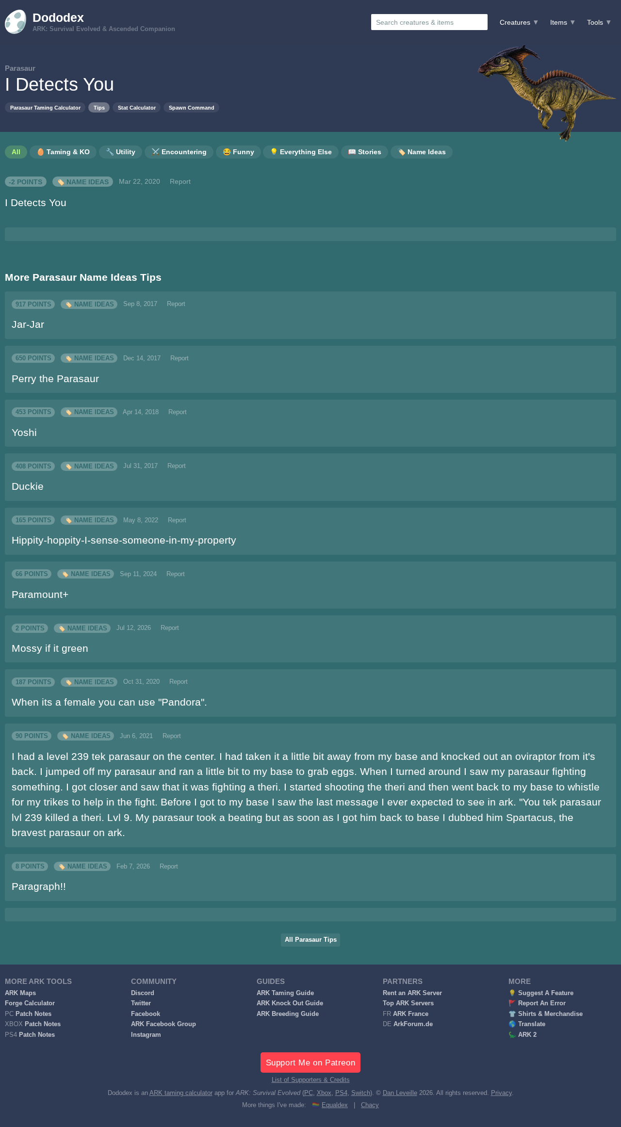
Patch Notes (33, 1014)
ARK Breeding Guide (288, 1014)
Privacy (501, 1093)
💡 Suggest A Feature (540, 993)
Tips (99, 108)
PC (308, 1093)
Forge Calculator (30, 1003)
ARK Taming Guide (285, 993)
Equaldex (335, 1105)
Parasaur (20, 68)
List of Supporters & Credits (311, 1080)
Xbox (324, 1093)
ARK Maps (20, 993)
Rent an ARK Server (412, 993)
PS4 (341, 1093)
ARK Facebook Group (163, 1024)
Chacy (370, 1105)
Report (180, 181)
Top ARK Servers (408, 1003)
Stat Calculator (137, 108)
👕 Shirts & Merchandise (545, 1014)
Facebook (145, 1014)
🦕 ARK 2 (522, 1034)
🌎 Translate (526, 1024)
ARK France (410, 1014)
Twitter (141, 1003)
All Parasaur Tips (311, 939)
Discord (142, 993)
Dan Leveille (400, 1093)
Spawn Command (191, 108)
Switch (360, 1093)
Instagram (146, 1034)
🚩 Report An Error (537, 1003)
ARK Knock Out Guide (290, 1003)
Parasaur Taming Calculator (45, 108)
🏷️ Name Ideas (82, 181)
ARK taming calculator (180, 1093)
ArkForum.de (413, 1024)
